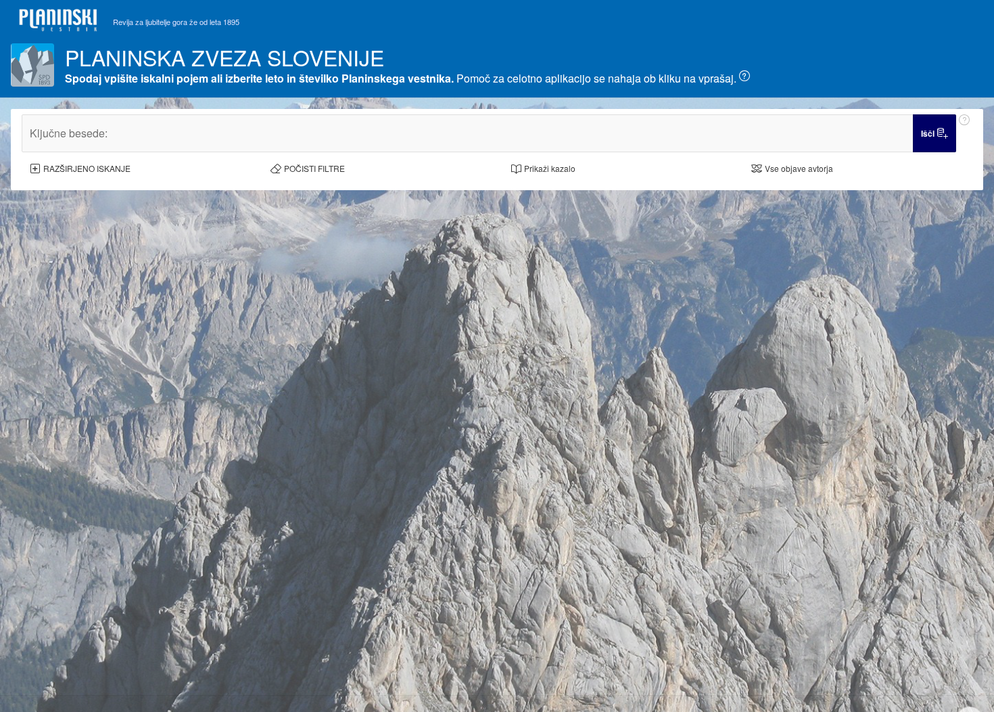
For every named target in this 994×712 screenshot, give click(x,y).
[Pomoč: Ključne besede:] (964, 133)
